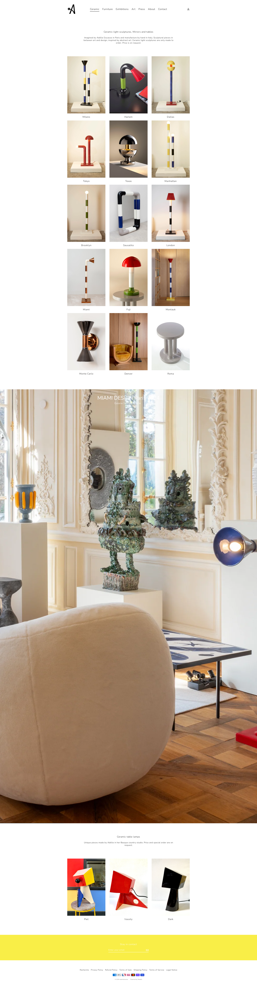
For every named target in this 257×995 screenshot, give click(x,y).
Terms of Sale (125, 970)
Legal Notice (171, 970)
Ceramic (94, 9)
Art (133, 9)
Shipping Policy (140, 970)
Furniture (107, 9)
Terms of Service (156, 970)
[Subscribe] (147, 950)
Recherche (84, 970)
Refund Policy (111, 970)
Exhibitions (122, 9)
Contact (162, 9)
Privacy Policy (97, 970)
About (151, 9)
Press (141, 9)
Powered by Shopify (136, 979)
